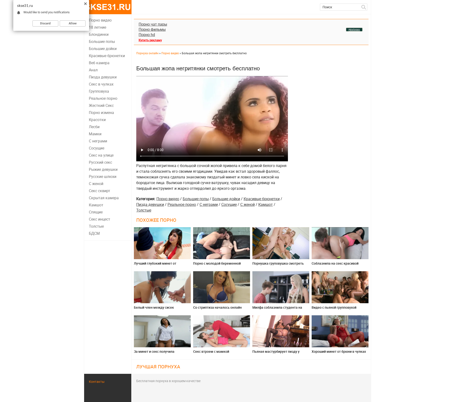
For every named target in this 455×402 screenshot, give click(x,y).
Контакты (97, 381)
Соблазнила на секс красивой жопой (335, 265)
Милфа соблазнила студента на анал (277, 309)
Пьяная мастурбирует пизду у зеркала (276, 353)
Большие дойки (103, 48)
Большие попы (102, 41)
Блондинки (99, 34)
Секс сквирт (99, 190)
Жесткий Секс (101, 105)
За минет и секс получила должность (154, 353)
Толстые (96, 226)
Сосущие (96, 148)
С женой (96, 183)
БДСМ (94, 233)
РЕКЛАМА (354, 29)
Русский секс (100, 162)
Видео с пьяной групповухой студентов (334, 309)
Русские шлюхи (102, 176)
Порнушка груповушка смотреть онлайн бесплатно (278, 265)
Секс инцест (99, 219)
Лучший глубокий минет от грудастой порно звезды (155, 265)
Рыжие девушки (103, 169)
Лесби (94, 126)
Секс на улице (101, 155)
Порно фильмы (152, 29)
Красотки (97, 119)
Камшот (96, 205)
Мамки (95, 133)
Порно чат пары (153, 24)
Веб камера (99, 62)
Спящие (96, 212)
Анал (93, 69)
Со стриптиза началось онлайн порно (217, 309)
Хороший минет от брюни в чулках (339, 351)
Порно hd (147, 34)
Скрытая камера (104, 197)
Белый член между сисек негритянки (154, 309)
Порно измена (101, 112)
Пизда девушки (103, 77)
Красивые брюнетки (107, 55)
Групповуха (99, 91)
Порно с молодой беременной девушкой (217, 265)
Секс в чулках (101, 84)
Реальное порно (103, 98)
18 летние (97, 27)
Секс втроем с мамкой (211, 351)
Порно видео (100, 20)
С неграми (98, 141)
